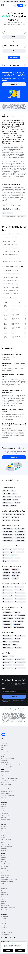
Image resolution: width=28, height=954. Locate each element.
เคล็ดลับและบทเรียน (6, 782)
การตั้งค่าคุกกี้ (4, 762)
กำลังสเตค (3, 901)
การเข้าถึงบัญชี (5, 817)
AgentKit (3, 899)
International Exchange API (8, 907)
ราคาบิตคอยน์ (4, 916)
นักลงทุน (3, 754)
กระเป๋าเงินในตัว (5, 877)
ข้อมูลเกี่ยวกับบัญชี (5, 813)
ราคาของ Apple (5, 930)
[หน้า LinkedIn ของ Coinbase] (6, 938)
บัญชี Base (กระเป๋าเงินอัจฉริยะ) (9, 879)
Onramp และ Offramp (7, 881)
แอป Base (3, 828)
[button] (25, 5)
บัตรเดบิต (3, 837)
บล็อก (2, 747)
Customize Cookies (18, 946)
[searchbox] (14, 51)
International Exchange (7, 861)
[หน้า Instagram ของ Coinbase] (10, 938)
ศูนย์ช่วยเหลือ (4, 804)
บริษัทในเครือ (4, 745)
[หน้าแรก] (2, 5)
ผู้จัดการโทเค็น (4, 850)
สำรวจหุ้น (3, 773)
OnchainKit (4, 890)
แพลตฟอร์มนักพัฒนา (6, 870)
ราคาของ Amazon (5, 934)
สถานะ (3, 822)
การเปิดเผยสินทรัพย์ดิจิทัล (7, 767)
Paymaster (4, 888)
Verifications (4, 894)
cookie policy (9, 943)
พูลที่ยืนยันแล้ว (4, 866)
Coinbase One (5, 830)
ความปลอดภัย (4, 751)
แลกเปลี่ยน (3, 859)
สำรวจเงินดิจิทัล (5, 771)
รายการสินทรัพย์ (5, 844)
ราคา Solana (4, 921)
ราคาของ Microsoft (6, 932)
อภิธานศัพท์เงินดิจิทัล (6, 784)
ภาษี (2, 800)
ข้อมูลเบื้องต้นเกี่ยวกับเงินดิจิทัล (8, 780)
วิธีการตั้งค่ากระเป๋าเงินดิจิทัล (8, 795)
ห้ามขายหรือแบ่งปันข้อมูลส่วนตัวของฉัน (10, 764)
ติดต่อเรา (3, 806)
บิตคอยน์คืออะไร (5, 789)
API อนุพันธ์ (4, 912)
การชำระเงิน (4, 848)
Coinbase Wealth (6, 833)
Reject (8, 950)
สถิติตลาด (3, 776)
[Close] (24, 944)
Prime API (4, 910)
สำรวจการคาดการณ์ (6, 839)
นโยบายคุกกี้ (4, 760)
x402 (2, 883)
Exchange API (5, 905)
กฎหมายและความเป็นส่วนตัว (8, 758)
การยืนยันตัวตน (5, 811)
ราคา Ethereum (5, 919)
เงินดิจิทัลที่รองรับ (5, 819)
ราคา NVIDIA (4, 927)
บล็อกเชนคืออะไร (5, 793)
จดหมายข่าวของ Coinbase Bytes (9, 778)
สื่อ (2, 749)
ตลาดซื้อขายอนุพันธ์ (6, 864)
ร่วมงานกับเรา (4, 743)
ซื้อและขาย (4, 826)
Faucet (3, 903)
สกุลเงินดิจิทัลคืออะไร (6, 791)
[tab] (3, 65)
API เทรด (3, 886)
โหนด (2, 897)
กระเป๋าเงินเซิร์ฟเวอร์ (6, 875)
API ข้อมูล (3, 892)
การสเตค (3, 857)
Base (2, 873)
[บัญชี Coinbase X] (1, 938)
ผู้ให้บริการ (3, 756)
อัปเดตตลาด (4, 786)
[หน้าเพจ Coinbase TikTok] (14, 938)
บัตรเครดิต (3, 835)
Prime (3, 855)
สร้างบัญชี (3, 808)
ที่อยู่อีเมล (3, 688)
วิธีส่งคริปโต (4, 797)
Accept (20, 950)
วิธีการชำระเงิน (5, 815)
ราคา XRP (3, 923)
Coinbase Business (6, 846)
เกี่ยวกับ (3, 741)
